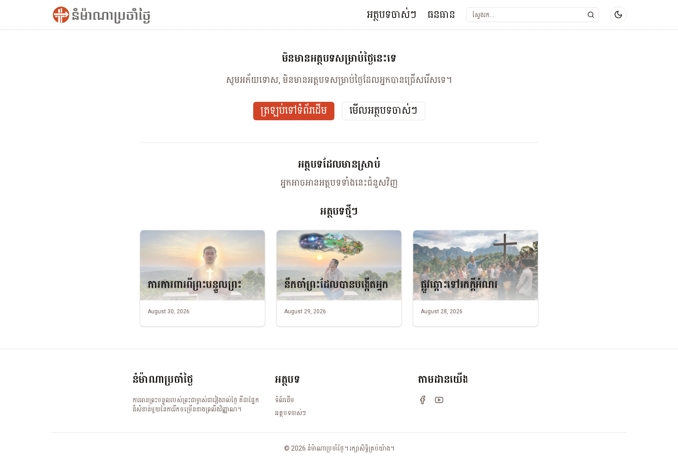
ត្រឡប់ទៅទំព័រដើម (294, 110)
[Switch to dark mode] (618, 14)
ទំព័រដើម (284, 400)
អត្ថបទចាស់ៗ (391, 14)
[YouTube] (439, 400)
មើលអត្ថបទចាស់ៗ (383, 110)
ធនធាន (441, 14)
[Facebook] (422, 400)
